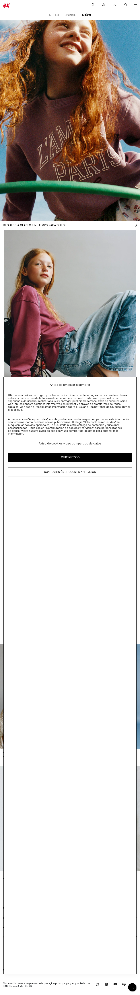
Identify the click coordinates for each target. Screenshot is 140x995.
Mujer (54, 15)
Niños (86, 15)
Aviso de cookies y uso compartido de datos (70, 443)
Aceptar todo (70, 457)
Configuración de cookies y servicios (70, 471)
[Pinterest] (124, 985)
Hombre (71, 15)
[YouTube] (115, 985)
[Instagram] (98, 985)
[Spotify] (106, 985)
